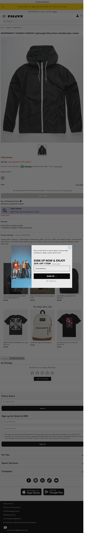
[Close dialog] (69, 247)
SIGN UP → (52, 276)
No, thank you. (51, 281)
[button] (82, 277)
